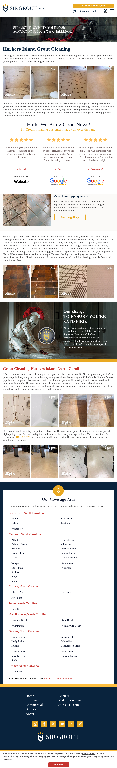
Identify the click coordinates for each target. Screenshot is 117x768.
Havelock (66, 592)
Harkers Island (68, 548)
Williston (66, 567)
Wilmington (17, 625)
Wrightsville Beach (71, 625)
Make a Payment (70, 700)
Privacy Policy (89, 753)
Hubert (15, 645)
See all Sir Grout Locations (58, 678)
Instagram (35, 724)
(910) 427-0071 (84, 11)
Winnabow (17, 528)
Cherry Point (18, 592)
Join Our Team (68, 705)
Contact (63, 696)
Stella (14, 660)
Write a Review (80, 724)
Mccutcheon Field (70, 645)
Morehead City (69, 557)
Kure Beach (67, 620)
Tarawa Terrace (69, 655)
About (30, 714)
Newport (15, 563)
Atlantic (15, 539)
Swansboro (67, 563)
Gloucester (66, 544)
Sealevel (15, 572)
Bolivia (15, 518)
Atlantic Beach (19, 544)
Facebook (44, 724)
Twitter (53, 724)
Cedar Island (18, 553)
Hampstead (17, 671)
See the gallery (70, 217)
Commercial (34, 705)
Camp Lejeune (19, 636)
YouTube (62, 724)
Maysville (66, 641)
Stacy (14, 580)
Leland (15, 522)
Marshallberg (68, 553)
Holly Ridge (17, 641)
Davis (14, 557)
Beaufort (15, 548)
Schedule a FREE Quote (93, 5)
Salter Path (17, 567)
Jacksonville (67, 636)
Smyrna (15, 576)
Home (30, 696)
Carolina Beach (19, 620)
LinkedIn (71, 724)
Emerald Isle (67, 539)
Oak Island (67, 518)
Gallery (31, 709)
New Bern (16, 597)
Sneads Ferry (18, 655)
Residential (33, 700)
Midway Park (18, 651)
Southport (66, 522)
